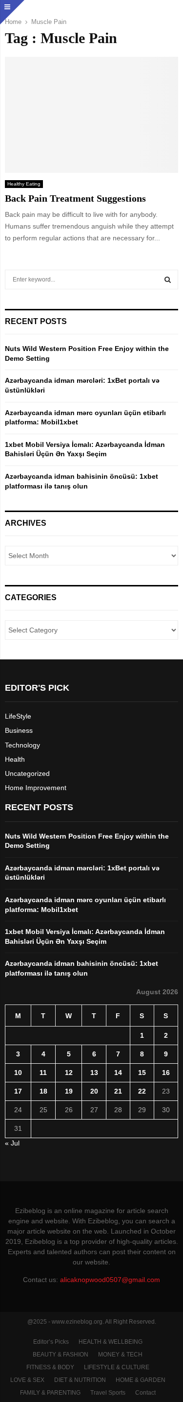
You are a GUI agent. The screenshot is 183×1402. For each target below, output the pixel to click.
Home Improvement (35, 788)
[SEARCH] (167, 279)
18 (43, 1091)
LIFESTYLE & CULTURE (116, 1367)
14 (118, 1072)
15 (142, 1072)
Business (19, 730)
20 (94, 1091)
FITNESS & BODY (50, 1367)
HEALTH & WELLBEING (110, 1341)
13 (94, 1072)
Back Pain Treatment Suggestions (75, 198)
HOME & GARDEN (140, 1380)
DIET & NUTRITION (80, 1380)
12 (69, 1072)
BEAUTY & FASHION (60, 1354)
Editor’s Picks (51, 1341)
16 (166, 1072)
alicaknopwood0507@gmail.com (110, 1280)
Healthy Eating (24, 184)
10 (18, 1072)
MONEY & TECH (120, 1354)
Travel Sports (107, 1392)
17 (18, 1091)
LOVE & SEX (27, 1380)
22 (142, 1091)
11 (43, 1072)
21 (118, 1091)
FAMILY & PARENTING (50, 1392)
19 (69, 1091)
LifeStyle (18, 716)
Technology (22, 745)
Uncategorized (27, 773)
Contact (145, 1392)
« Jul (12, 1143)
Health (15, 759)
